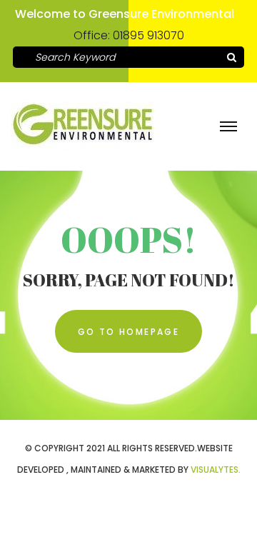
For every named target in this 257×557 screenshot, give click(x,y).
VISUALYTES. (216, 469)
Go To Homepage (129, 332)
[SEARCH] (231, 57)
